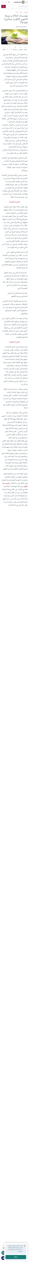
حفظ (25, 49)
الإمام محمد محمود (20, 27)
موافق (15, 1257)
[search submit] (3, 6)
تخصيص (20, 1251)
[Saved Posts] (2, 2)
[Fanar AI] (3, 1258)
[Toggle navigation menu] (26, 2)
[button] (11, 49)
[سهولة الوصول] (6, 2)
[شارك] (3, 1253)
